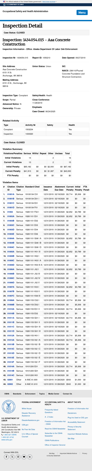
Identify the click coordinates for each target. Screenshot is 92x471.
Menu (82, 12)
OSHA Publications (52, 440)
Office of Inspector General (55, 445)
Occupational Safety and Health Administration (25, 11)
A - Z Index (49, 417)
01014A (10, 366)
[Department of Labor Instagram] (18, 456)
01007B (10, 291)
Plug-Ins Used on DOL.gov (78, 417)
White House (27, 408)
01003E (10, 233)
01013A (10, 339)
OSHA (6, 393)
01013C (10, 348)
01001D (10, 207)
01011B (10, 322)
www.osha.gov (6, 439)
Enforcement (30, 393)
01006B (10, 273)
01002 (10, 211)
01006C (10, 278)
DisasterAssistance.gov (30, 420)
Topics (42, 393)
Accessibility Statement (76, 422)
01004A (10, 238)
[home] (8, 406)
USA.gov (25, 425)
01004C (10, 247)
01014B (10, 370)
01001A (10, 194)
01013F (10, 361)
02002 (10, 384)
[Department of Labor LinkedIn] (29, 456)
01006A (10, 269)
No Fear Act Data (28, 429)
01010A (10, 309)
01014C (10, 375)
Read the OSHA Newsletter (55, 428)
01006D (10, 282)
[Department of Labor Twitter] (12, 456)
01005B (10, 256)
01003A (10, 216)
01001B (10, 198)
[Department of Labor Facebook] (6, 456)
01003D (10, 229)
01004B (10, 242)
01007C (10, 295)
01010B (10, 313)
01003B (10, 220)
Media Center (53, 393)
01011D (10, 331)
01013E (10, 357)
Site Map (71, 438)
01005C (10, 260)
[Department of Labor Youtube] (23, 456)
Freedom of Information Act (78, 408)
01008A (10, 300)
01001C (10, 203)
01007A (10, 286)
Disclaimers (72, 413)
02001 (10, 379)
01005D (10, 264)
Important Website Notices (78, 434)
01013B (10, 344)
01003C (10, 225)
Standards (17, 393)
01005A (10, 251)
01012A (10, 335)
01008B (10, 304)
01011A (10, 317)
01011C (10, 326)
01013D (10, 353)
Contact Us (67, 393)
